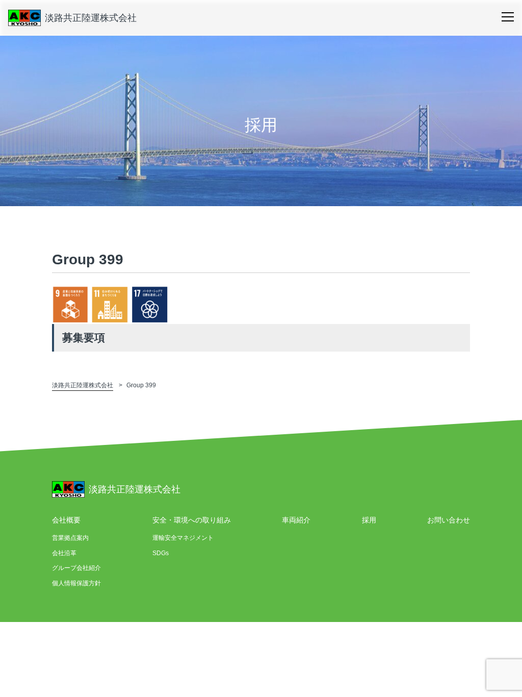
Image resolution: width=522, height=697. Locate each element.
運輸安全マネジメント (183, 537)
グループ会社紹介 (76, 567)
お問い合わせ (448, 520)
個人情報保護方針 (76, 583)
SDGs (160, 553)
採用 (369, 520)
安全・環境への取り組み (191, 520)
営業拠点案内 (70, 537)
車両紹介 (296, 520)
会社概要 (66, 520)
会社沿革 (64, 553)
